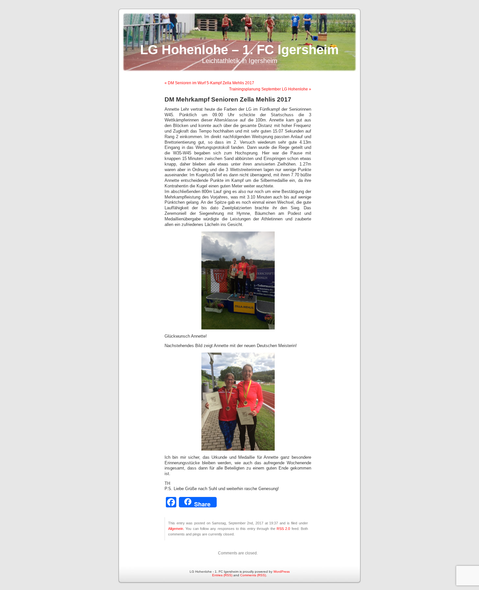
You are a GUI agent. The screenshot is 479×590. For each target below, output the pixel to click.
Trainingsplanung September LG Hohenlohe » (270, 89)
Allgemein (175, 529)
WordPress (281, 571)
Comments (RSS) (253, 575)
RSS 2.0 (283, 529)
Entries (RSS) (222, 575)
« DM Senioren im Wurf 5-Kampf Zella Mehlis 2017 (209, 83)
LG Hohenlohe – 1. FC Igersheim (239, 49)
